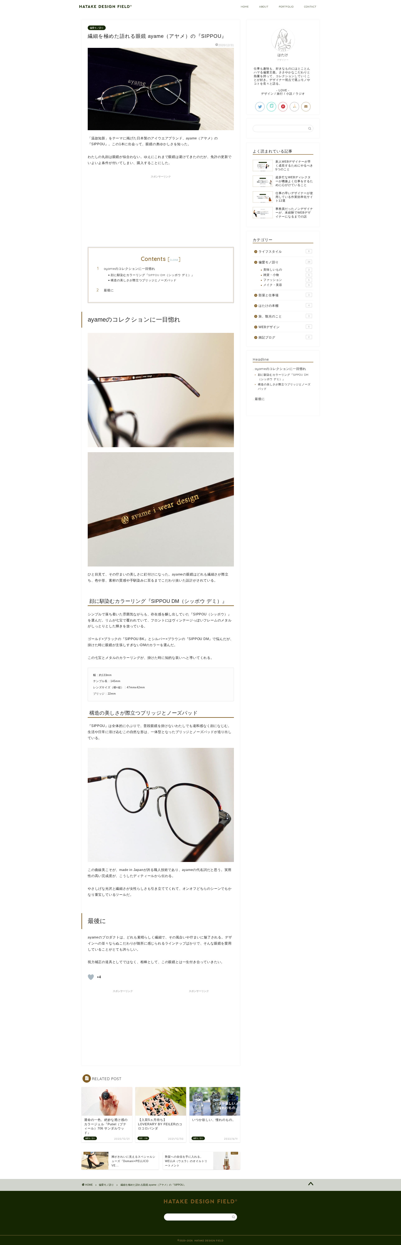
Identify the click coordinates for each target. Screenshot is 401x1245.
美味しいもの (286, 269)
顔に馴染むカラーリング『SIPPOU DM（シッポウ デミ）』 (152, 275)
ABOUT (263, 6)
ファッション (286, 279)
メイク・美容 (286, 284)
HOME (245, 6)
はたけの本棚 (284, 305)
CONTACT (310, 6)
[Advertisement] (161, 209)
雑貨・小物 (286, 274)
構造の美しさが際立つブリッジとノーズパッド (143, 280)
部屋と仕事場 (284, 295)
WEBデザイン (284, 327)
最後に (109, 290)
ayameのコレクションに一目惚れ (129, 269)
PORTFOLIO (286, 6)
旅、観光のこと (284, 316)
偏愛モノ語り (97, 28)
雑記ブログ (284, 337)
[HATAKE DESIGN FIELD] (105, 7)
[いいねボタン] (91, 977)
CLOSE (174, 259)
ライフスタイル (284, 251)
